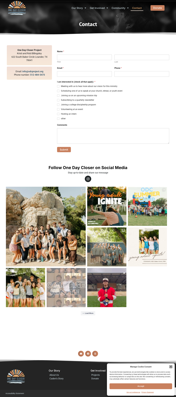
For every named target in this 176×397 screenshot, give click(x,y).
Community (118, 8)
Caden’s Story (56, 378)
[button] (171, 366)
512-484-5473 (37, 75)
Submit (64, 149)
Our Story (77, 8)
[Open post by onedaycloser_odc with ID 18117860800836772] (147, 206)
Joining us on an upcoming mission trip (79, 95)
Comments (62, 125)
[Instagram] (88, 179)
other (63, 118)
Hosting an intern (69, 114)
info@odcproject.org (32, 71)
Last (116, 62)
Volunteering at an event (72, 109)
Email (60, 68)
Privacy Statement (147, 392)
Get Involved (97, 8)
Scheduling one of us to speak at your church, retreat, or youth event (91, 91)
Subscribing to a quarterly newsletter (77, 100)
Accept (140, 386)
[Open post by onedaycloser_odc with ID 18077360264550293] (66, 287)
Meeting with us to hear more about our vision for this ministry (89, 86)
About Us (54, 375)
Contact (137, 8)
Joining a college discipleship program (78, 104)
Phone (118, 68)
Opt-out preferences (133, 392)
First (59, 62)
